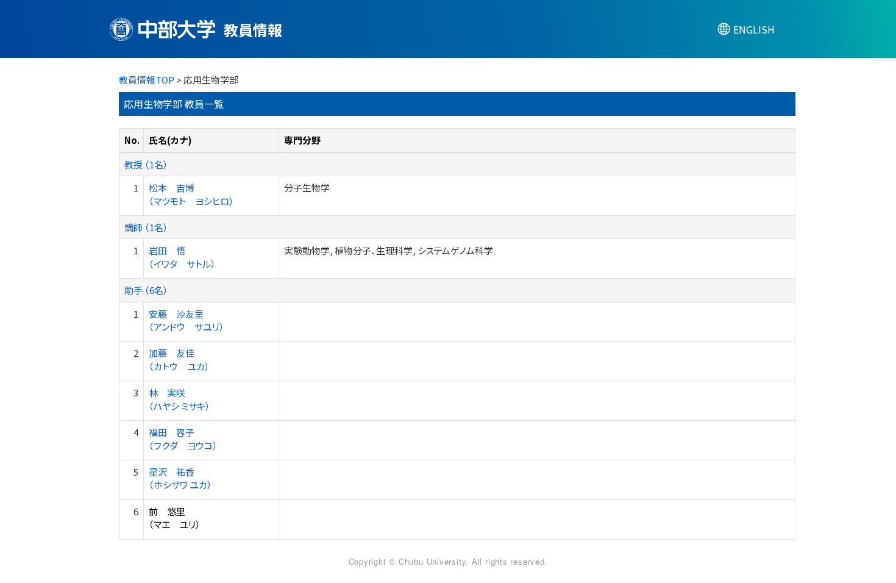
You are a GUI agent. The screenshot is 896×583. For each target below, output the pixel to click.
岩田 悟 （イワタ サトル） (182, 257)
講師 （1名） (146, 227)
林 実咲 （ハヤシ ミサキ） (179, 399)
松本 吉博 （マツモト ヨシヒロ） (191, 194)
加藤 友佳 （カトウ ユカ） (179, 359)
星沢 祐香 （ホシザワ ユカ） (180, 478)
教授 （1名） (146, 164)
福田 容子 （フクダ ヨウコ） (183, 438)
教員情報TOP (146, 79)
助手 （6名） (146, 290)
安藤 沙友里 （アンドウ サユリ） (186, 320)
